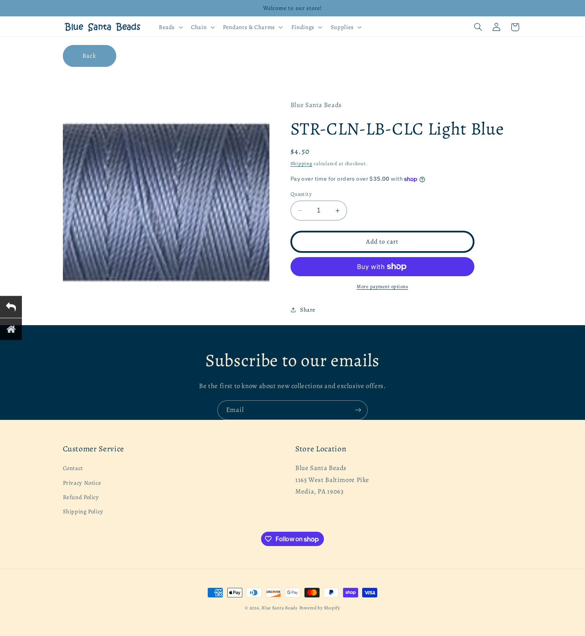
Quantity (301, 194)
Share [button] (308, 310)
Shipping (301, 163)
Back (89, 55)
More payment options (382, 286)
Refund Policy (81, 497)
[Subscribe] (358, 410)
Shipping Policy (83, 512)
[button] (170, 27)
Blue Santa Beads (279, 608)
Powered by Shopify (319, 608)
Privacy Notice (82, 483)
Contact (73, 468)
